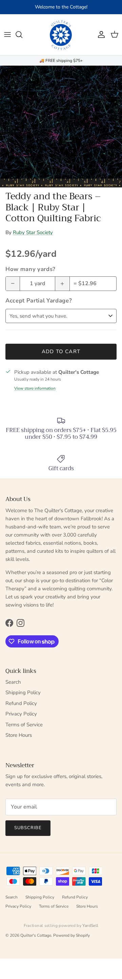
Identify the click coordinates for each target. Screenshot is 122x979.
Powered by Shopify (71, 935)
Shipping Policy (23, 692)
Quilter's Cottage (35, 935)
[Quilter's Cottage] (61, 35)
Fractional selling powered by (61, 925)
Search (13, 682)
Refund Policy (21, 703)
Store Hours (18, 735)
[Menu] (7, 34)
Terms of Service (24, 724)
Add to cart (61, 351)
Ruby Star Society (33, 232)
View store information (35, 388)
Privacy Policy (21, 713)
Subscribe (28, 828)
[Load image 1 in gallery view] (61, 126)
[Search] (22, 34)
